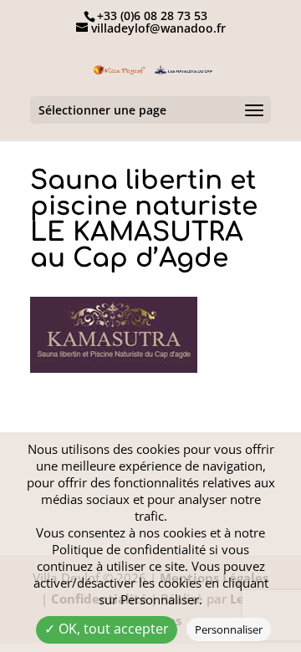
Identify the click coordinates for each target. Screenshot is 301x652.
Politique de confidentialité (129, 549)
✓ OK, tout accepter (106, 628)
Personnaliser (229, 629)
